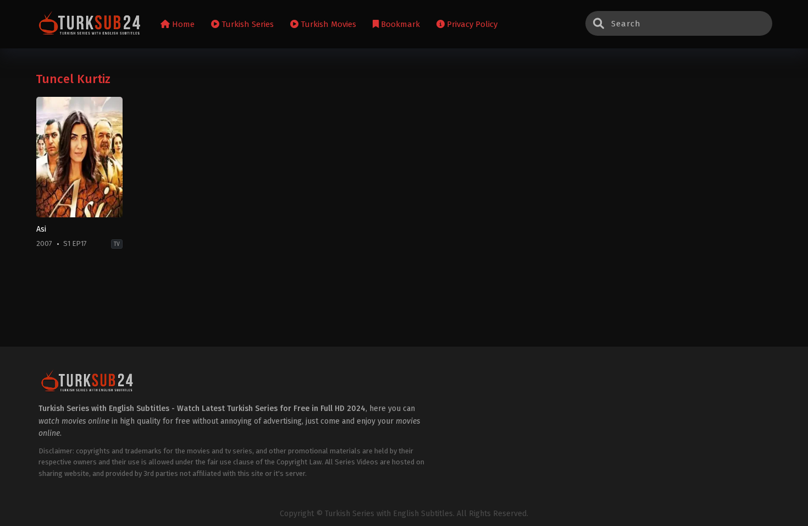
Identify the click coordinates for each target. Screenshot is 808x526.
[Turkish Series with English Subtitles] (90, 24)
